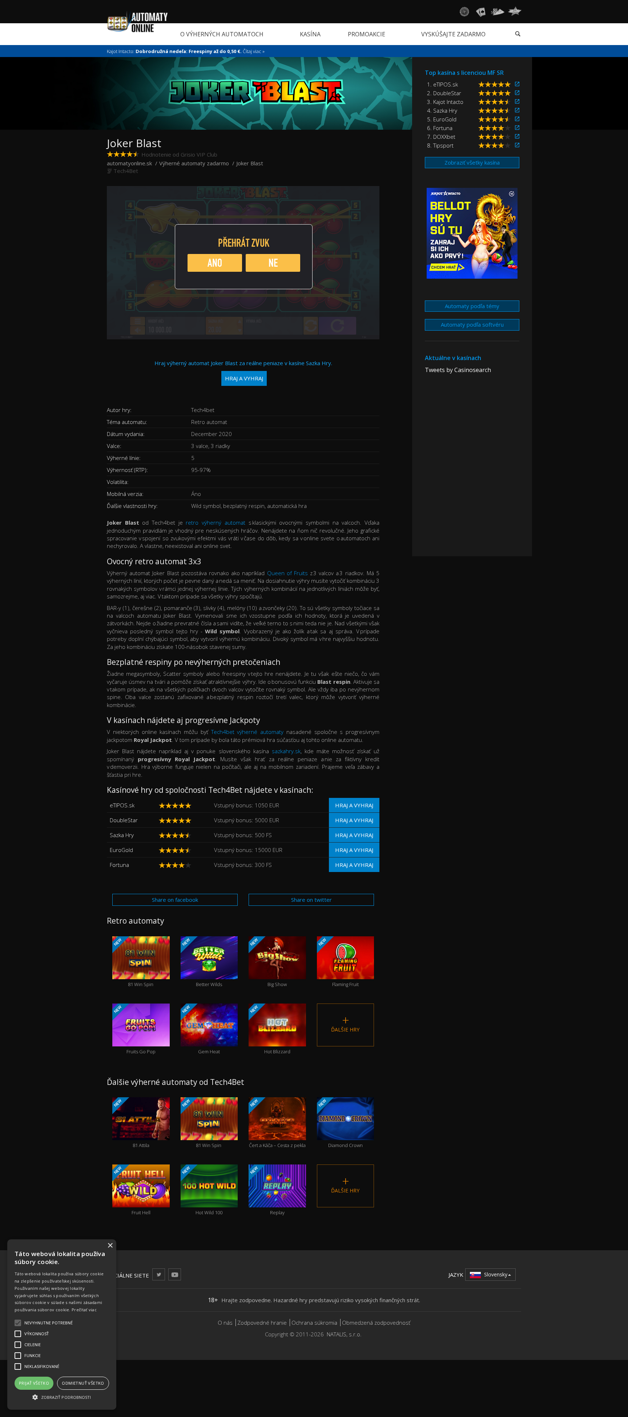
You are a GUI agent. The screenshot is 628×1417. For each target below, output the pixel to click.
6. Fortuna (439, 128)
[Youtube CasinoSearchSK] (174, 1274)
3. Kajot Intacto (445, 101)
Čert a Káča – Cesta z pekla (277, 1123)
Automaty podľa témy (472, 306)
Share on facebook (175, 899)
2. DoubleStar (444, 93)
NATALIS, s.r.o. (344, 1334)
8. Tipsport (440, 145)
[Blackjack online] (481, 11)
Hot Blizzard (269, 1029)
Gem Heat (200, 1029)
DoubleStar (124, 820)
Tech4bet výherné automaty (247, 731)
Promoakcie (366, 34)
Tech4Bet (125, 170)
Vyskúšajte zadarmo (453, 34)
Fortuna (119, 864)
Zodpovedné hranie (262, 1322)
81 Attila (131, 1123)
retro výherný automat (215, 522)
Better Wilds (201, 962)
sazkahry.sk (286, 751)
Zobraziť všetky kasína (472, 162)
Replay (267, 1190)
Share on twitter (311, 899)
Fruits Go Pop (134, 1029)
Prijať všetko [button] (34, 1383)
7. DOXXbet (441, 136)
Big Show (268, 962)
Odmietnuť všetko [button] (83, 1383)
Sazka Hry (122, 835)
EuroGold (121, 849)
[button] (62, 1396)
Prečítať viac (84, 1309)
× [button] (110, 1245)
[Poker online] (498, 11)
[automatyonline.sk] (137, 21)
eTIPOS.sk (122, 805)
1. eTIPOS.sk (442, 84)
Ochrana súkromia (314, 1322)
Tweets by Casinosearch (458, 370)
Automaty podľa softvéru (472, 324)
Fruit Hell (131, 1190)
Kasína (310, 34)
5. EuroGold (441, 119)
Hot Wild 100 (201, 1190)
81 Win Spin (133, 962)
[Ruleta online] (464, 11)
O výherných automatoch (221, 34)
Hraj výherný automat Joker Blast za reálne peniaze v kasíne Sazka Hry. (243, 370)
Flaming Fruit (337, 962)
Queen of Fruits (287, 573)
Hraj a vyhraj (354, 805)
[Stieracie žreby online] (515, 11)
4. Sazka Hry (442, 110)
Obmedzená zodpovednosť (376, 1322)
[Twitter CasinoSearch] (158, 1274)
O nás (225, 1322)
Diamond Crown (339, 1123)
